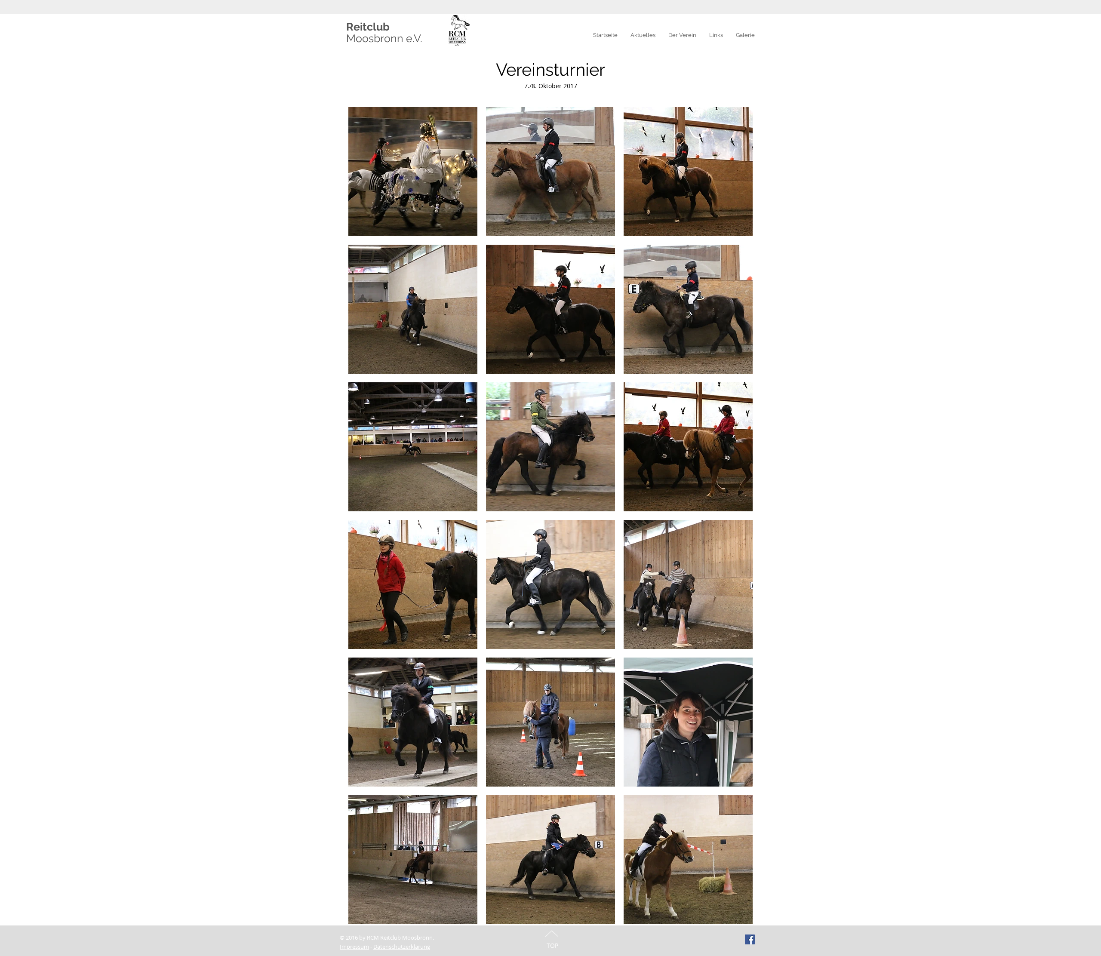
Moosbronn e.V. (384, 38)
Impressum (354, 946)
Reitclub (368, 26)
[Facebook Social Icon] (750, 939)
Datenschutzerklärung (401, 946)
